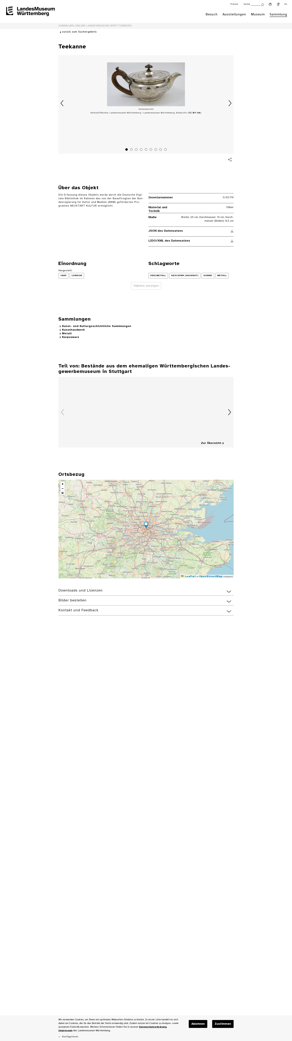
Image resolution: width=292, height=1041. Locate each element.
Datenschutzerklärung (153, 1027)
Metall (67, 333)
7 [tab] (156, 149)
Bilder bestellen (72, 600)
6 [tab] (151, 149)
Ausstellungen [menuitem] (234, 14)
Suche (247, 4)
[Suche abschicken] (262, 4)
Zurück (62, 103)
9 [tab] (165, 149)
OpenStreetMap (210, 576)
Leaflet (190, 576)
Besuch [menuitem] (212, 14)
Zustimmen (223, 1023)
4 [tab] (141, 149)
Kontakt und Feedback (78, 610)
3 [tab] (136, 149)
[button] (146, 525)
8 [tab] (161, 149)
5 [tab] (146, 149)
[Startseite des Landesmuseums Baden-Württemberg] (30, 13)
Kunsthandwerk (73, 329)
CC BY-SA (195, 113)
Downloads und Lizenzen (80, 590)
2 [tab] (131, 149)
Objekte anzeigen (146, 285)
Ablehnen (198, 1023)
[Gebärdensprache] (278, 4)
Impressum (65, 1030)
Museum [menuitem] (258, 14)
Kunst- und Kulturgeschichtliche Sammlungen (96, 326)
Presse (234, 4)
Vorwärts (230, 103)
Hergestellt (65, 270)
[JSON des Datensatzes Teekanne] (232, 231)
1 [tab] (127, 149)
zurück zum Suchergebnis (79, 31)
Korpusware (70, 337)
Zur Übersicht (211, 443)
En (286, 4)
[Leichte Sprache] (270, 4)
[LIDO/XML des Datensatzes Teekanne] (232, 241)
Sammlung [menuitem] (278, 14)
